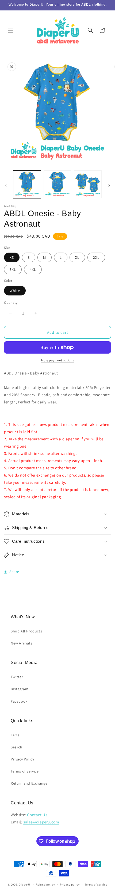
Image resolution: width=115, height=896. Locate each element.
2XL (96, 257)
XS (12, 257)
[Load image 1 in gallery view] (27, 184)
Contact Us (37, 814)
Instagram (19, 689)
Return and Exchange (29, 783)
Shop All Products (26, 631)
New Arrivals (21, 643)
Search (16, 747)
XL (77, 257)
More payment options (57, 360)
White (15, 290)
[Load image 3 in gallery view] (88, 184)
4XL (33, 269)
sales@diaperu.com (41, 821)
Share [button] (14, 571)
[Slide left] (6, 186)
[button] (11, 30)
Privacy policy (70, 884)
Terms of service (96, 884)
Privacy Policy (22, 759)
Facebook (19, 701)
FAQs (15, 735)
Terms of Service (25, 771)
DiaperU (24, 884)
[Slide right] (109, 186)
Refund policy (45, 884)
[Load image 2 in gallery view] (57, 184)
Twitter (17, 676)
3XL (13, 269)
